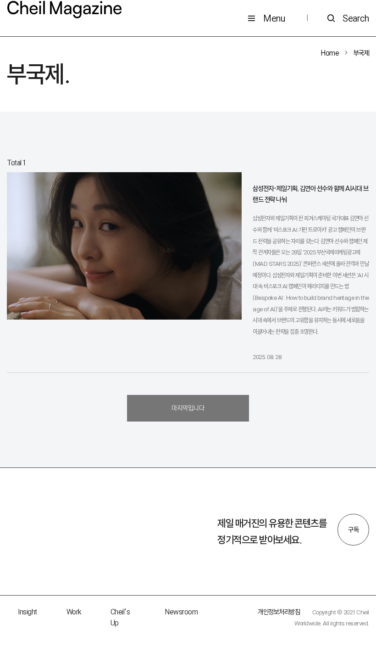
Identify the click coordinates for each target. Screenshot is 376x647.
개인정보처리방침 (279, 612)
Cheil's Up (120, 617)
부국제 (362, 53)
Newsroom (181, 612)
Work (73, 612)
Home (330, 53)
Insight (27, 612)
